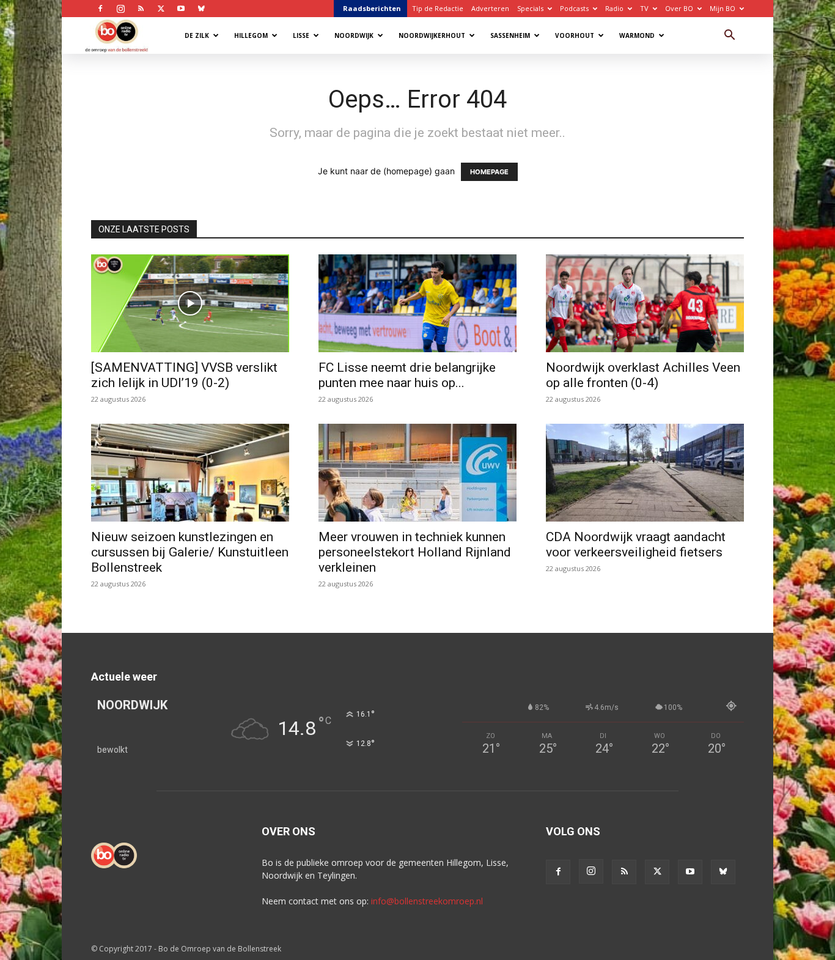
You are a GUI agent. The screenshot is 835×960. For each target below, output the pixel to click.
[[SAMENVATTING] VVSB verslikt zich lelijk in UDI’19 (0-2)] (190, 303)
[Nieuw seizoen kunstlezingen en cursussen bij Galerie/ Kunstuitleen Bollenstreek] (190, 473)
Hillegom (251, 35)
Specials (530, 8)
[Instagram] (120, 8)
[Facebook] (100, 8)
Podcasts (574, 8)
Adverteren (490, 8)
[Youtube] (181, 8)
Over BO (679, 8)
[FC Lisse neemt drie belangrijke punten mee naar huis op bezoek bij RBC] (417, 303)
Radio (614, 8)
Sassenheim (510, 35)
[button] (729, 36)
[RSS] (140, 8)
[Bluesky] (201, 8)
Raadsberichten (372, 8)
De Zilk (197, 35)
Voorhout (574, 35)
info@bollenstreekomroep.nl (427, 901)
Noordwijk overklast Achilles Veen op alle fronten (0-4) (643, 375)
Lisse (301, 35)
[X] (161, 8)
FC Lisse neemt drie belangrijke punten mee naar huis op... (407, 375)
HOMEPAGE (489, 172)
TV (644, 8)
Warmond (637, 35)
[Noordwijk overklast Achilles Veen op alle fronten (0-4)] (645, 303)
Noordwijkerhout (432, 35)
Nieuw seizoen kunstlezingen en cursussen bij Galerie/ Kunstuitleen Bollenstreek (190, 552)
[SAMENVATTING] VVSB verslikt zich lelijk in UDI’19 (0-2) (184, 375)
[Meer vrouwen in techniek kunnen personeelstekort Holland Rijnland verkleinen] (417, 473)
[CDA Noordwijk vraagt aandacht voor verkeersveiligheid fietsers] (645, 473)
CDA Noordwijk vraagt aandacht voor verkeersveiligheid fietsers (636, 544)
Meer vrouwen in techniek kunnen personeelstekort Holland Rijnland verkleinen (414, 552)
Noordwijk (353, 35)
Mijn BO (722, 8)
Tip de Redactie (437, 8)
